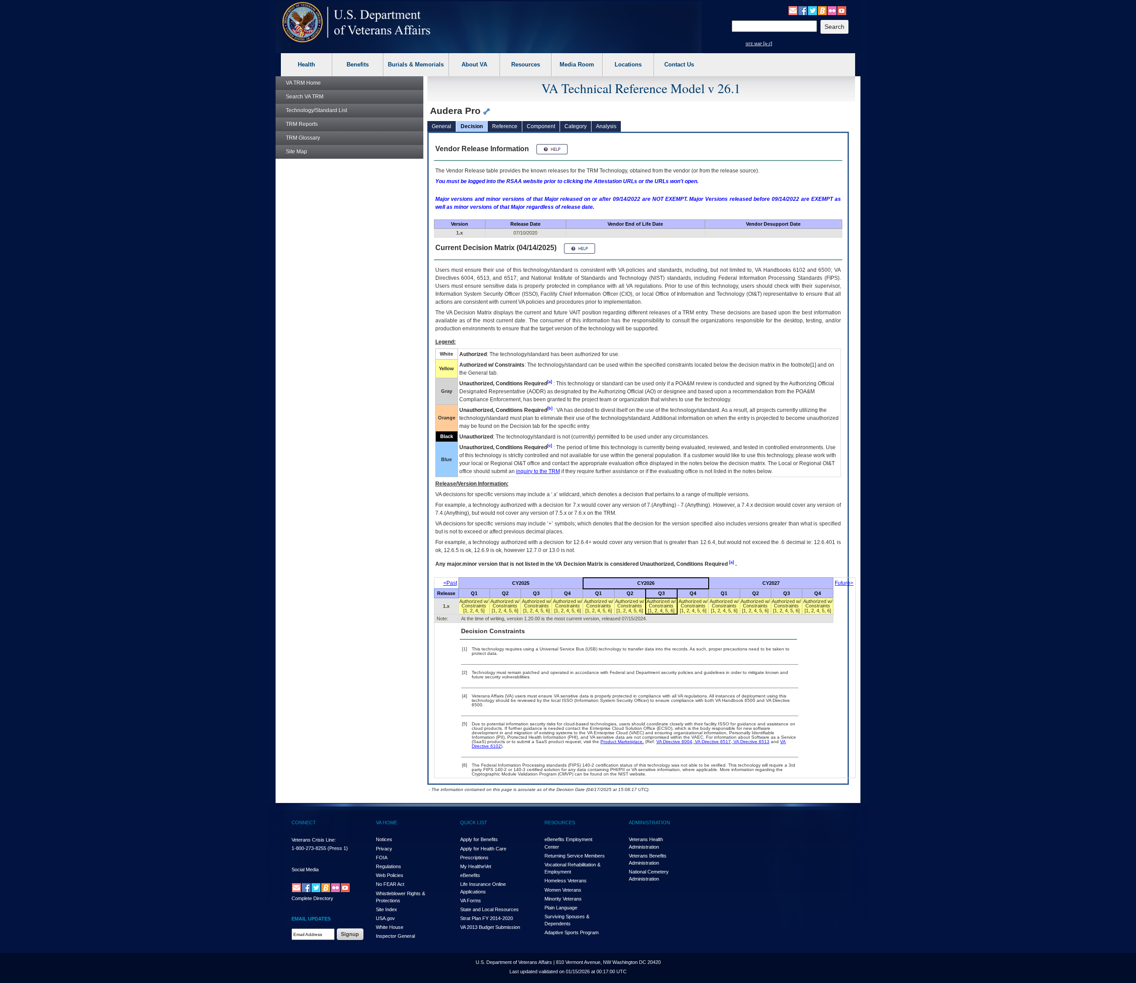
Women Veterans (562, 890)
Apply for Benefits (479, 839)
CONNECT (304, 822)
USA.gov (385, 918)
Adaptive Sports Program (571, 932)
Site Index (386, 909)
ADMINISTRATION (649, 822)
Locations (628, 64)
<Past (450, 583)
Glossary (303, 138)
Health (306, 64)
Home (303, 83)
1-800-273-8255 (309, 848)
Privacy (384, 848)
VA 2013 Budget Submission (490, 927)
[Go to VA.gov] (356, 22)
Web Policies (389, 875)
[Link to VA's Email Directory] (793, 10)
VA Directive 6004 (674, 741)
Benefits (358, 64)
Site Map (296, 152)
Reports (302, 124)
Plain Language (560, 907)
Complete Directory (312, 898)
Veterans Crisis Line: (314, 839)
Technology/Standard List (316, 110)
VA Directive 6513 (750, 741)
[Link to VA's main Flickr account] (832, 10)
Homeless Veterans (565, 880)
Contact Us (679, 64)
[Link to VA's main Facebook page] (803, 10)
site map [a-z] (759, 43)
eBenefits (470, 875)
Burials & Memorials (416, 64)
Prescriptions (474, 857)
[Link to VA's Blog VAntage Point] (822, 10)
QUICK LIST (473, 822)
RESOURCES (559, 822)
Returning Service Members (574, 855)
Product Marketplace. (622, 741)
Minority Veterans (563, 898)
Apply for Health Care (483, 848)
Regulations (388, 866)
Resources (525, 64)
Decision (472, 126)
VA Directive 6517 (712, 741)
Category (575, 126)
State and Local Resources (489, 909)
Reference (504, 126)
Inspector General (395, 936)
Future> (844, 583)
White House (389, 927)
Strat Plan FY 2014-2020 (486, 918)
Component (541, 126)
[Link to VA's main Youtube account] (842, 10)
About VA (474, 64)
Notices (384, 839)
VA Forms (470, 900)
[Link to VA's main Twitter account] (812, 10)
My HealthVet (475, 866)
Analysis (606, 126)
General (441, 126)
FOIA (381, 857)
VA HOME (386, 822)
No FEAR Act (390, 884)
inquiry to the (538, 471)
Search (304, 97)
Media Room (577, 64)
